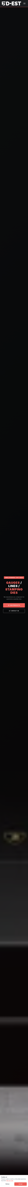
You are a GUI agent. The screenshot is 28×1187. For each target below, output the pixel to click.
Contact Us (15, 610)
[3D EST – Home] (11, 3)
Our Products (15, 605)
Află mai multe (9, 1180)
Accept (20, 1184)
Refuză (7, 1184)
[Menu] (24, 3)
